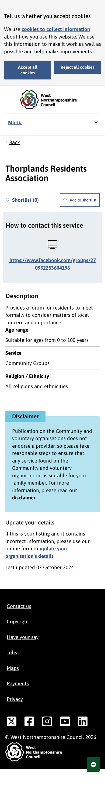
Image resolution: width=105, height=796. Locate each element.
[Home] (52, 100)
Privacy (15, 699)
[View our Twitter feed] (11, 722)
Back (14, 142)
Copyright (18, 621)
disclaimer (24, 497)
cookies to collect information (56, 29)
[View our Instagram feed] (47, 722)
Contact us (19, 606)
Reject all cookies (77, 67)
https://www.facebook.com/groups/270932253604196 (52, 264)
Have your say (22, 637)
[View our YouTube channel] (65, 722)
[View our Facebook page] (29, 722)
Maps (13, 668)
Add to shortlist (83, 200)
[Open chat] (93, 764)
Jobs (12, 652)
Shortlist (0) (25, 200)
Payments (18, 683)
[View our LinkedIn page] (82, 722)
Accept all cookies (27, 70)
